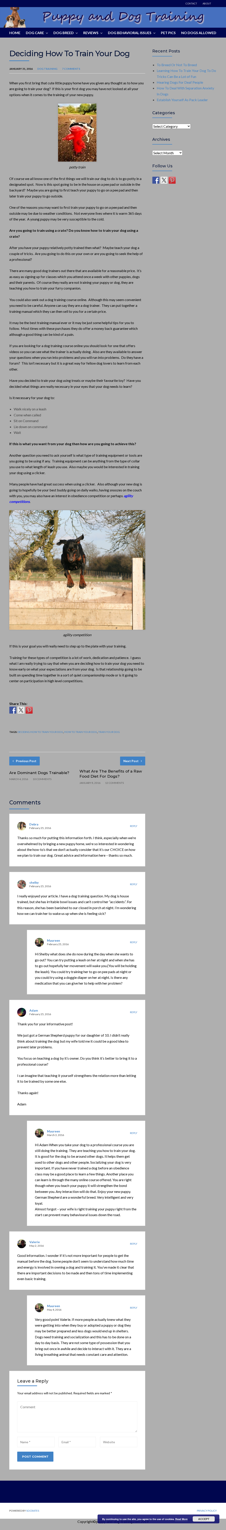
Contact (191, 3)
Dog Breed (63, 33)
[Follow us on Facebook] (155, 180)
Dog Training (47, 68)
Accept (203, 1519)
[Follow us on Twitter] (164, 180)
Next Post (131, 761)
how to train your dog (80, 732)
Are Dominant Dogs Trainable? (39, 773)
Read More (181, 1519)
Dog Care (35, 33)
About (207, 3)
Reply (133, 826)
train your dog (109, 732)
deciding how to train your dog (40, 732)
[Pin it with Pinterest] (29, 710)
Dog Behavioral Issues (129, 33)
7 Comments (71, 68)
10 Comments (42, 779)
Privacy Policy (207, 1510)
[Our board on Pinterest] (172, 180)
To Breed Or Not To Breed (177, 65)
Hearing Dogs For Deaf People (180, 82)
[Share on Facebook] (12, 710)
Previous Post (26, 761)
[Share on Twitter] (20, 710)
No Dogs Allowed (198, 33)
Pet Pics (168, 33)
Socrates (32, 1510)
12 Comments (114, 782)
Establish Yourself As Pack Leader (182, 100)
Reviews (90, 33)
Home (14, 33)
